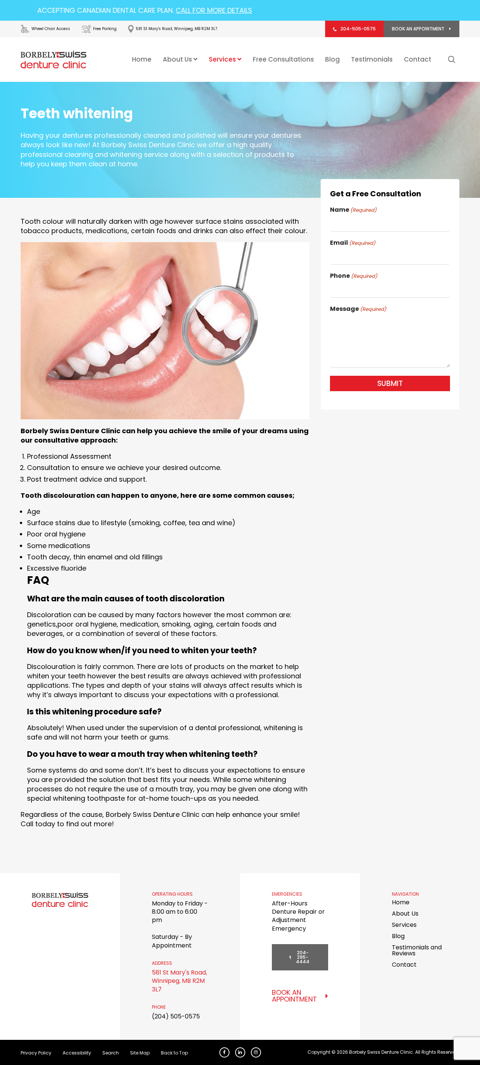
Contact (417, 59)
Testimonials (372, 59)
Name (353, 210)
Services (223, 59)
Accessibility (77, 1053)
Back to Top (174, 1053)
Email (352, 243)
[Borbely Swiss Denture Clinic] (53, 59)
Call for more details (182, 10)
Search (110, 1053)
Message (358, 309)
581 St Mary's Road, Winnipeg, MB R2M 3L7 (179, 981)
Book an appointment (419, 29)
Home (142, 59)
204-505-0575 (358, 29)
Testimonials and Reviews (417, 950)
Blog (332, 59)
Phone (353, 276)
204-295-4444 (302, 957)
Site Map (140, 1053)
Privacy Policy (36, 1053)
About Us (178, 59)
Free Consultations (283, 59)
